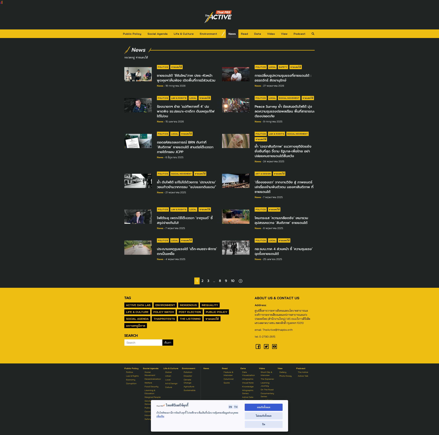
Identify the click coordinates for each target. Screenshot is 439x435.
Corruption (131, 383)
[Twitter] (266, 346)
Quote (227, 382)
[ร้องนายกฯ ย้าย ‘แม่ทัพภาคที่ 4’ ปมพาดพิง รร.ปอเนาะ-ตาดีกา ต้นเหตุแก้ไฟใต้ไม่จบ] (138, 105)
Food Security (151, 386)
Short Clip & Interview (266, 373)
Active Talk (303, 376)
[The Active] (218, 16)
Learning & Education (150, 392)
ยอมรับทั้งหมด (263, 407)
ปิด (263, 424)
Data (257, 33)
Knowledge (248, 386)
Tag (127, 297)
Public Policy (132, 33)
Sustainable (189, 390)
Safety (283, 67)
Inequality (210, 305)
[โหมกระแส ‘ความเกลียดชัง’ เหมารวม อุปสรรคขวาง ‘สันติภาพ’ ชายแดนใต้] (236, 216)
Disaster (188, 376)
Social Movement (289, 98)
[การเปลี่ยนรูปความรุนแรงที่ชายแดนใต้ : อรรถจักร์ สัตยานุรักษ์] (236, 74)
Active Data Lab (138, 305)
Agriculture (189, 386)
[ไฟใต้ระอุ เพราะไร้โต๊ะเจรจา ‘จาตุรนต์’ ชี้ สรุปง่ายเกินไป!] (138, 216)
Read (244, 33)
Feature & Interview (228, 373)
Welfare (148, 382)
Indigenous (188, 305)
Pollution (188, 372)
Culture (168, 387)
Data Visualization (248, 373)
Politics (163, 67)
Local (272, 67)
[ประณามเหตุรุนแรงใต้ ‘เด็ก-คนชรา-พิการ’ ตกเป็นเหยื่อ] (138, 247)
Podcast (299, 33)
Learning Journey (265, 384)
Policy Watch (163, 312)
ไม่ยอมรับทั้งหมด (263, 415)
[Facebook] (258, 346)
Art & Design (263, 173)
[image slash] (223, 33)
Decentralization (153, 379)
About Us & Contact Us (277, 298)
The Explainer (267, 379)
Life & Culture (184, 33)
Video (271, 33)
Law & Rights (178, 98)
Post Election (190, 312)
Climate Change (187, 381)
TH (236, 406)
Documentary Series (267, 395)
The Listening (190, 318)
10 (232, 280)
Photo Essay (285, 376)
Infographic (247, 379)
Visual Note (248, 382)
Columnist (229, 379)
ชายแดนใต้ (176, 67)
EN (230, 406)
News (232, 33)
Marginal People (153, 397)
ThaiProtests (164, 318)
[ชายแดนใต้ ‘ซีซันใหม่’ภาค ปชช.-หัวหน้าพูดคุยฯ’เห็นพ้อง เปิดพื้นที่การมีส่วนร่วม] (138, 74)
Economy (130, 379)
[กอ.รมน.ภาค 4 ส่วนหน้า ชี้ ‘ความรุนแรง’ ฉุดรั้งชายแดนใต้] (236, 247)
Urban (168, 376)
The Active (303, 372)
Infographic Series (247, 392)
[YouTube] (274, 346)
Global (168, 372)
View (284, 33)
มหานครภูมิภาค (135, 325)
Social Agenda (157, 33)
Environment (208, 33)
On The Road (267, 389)
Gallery (282, 372)
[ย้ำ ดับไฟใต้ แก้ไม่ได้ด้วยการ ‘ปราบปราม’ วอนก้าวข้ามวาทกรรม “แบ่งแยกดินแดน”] (138, 180)
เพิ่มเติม (160, 416)
